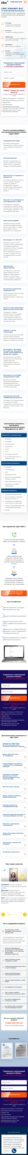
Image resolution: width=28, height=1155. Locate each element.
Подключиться (14, 84)
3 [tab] (13, 914)
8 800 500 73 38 (16, 2)
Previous (3, 914)
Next (25, 914)
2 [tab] (11, 914)
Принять (6, 1150)
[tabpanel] (14, 886)
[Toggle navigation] (25, 2)
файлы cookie (13, 1141)
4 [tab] (15, 914)
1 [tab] (9, 914)
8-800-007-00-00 (14, 1023)
